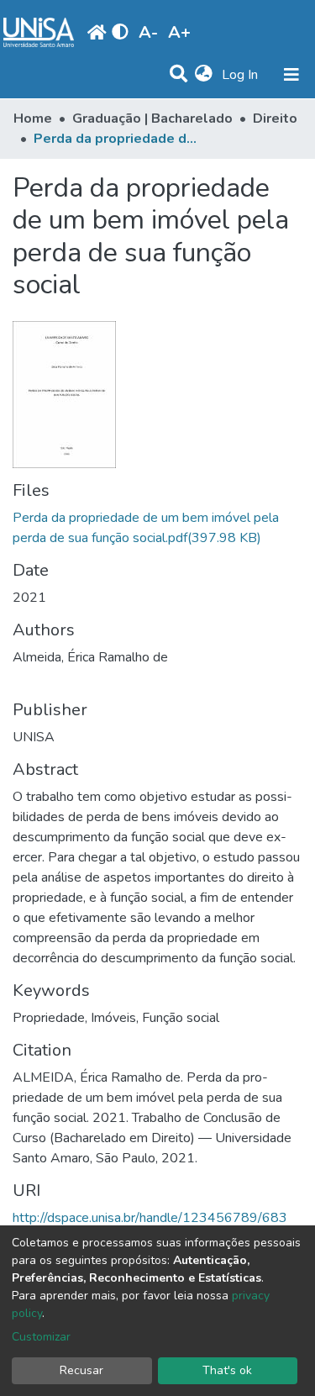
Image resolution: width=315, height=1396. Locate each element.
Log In (241, 75)
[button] (203, 75)
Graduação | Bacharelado (152, 118)
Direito (275, 118)
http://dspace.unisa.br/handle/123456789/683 (150, 1218)
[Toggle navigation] (291, 75)
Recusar (81, 1370)
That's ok (227, 1370)
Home (32, 118)
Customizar (41, 1337)
